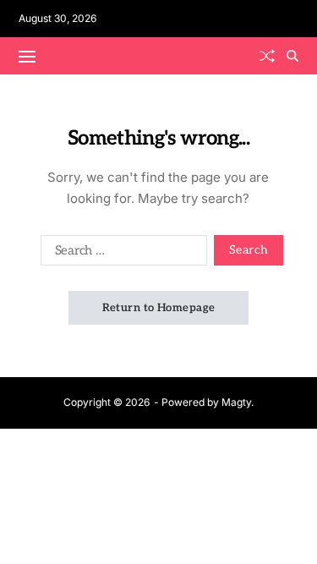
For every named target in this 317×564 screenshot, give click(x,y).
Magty (236, 402)
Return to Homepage (159, 308)
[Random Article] (267, 55)
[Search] (292, 56)
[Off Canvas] (27, 57)
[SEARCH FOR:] (120, 253)
